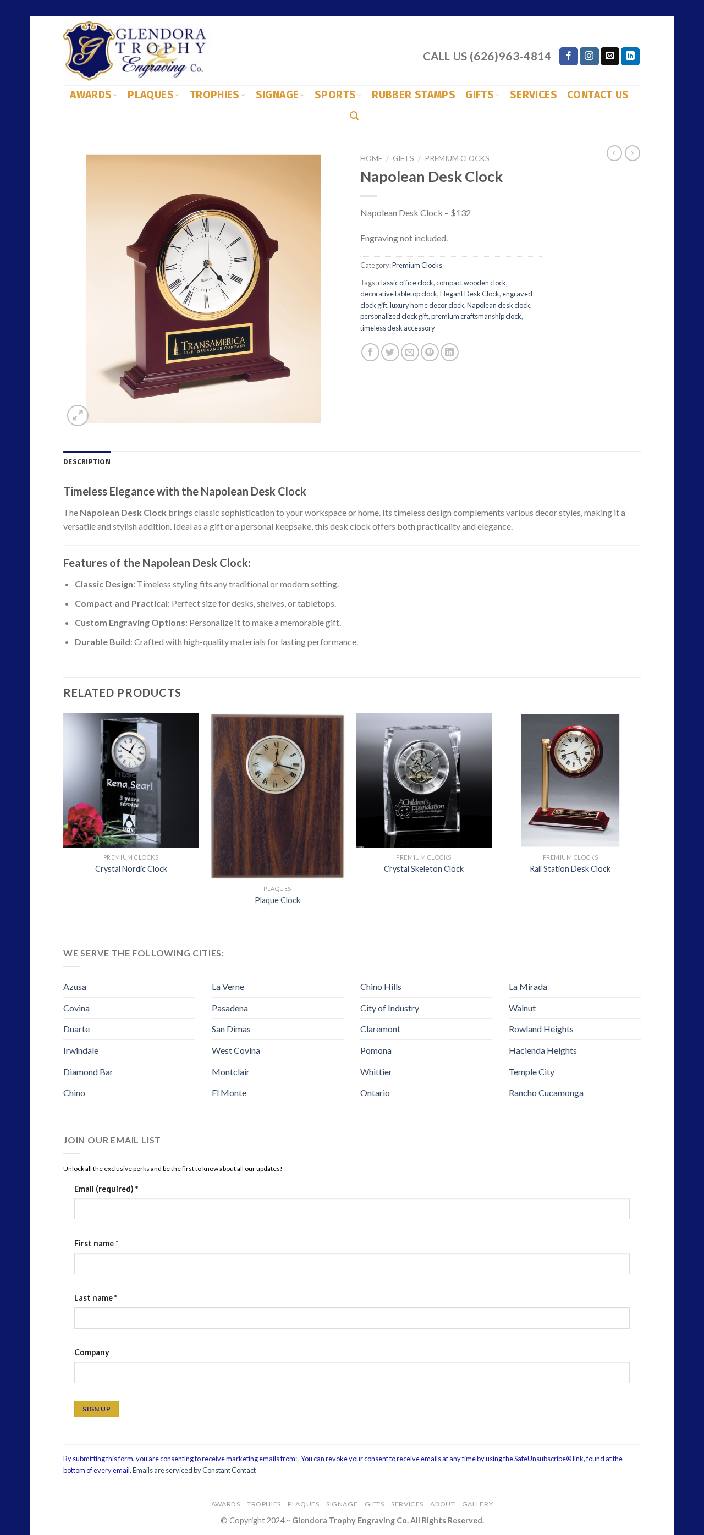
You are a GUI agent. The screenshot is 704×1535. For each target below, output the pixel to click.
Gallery (477, 1504)
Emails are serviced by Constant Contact (194, 1470)
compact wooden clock (471, 282)
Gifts (479, 95)
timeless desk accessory (397, 327)
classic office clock (405, 282)
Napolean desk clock (498, 305)
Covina (76, 1008)
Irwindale (80, 1050)
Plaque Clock (277, 900)
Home (371, 158)
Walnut (522, 1008)
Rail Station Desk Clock (570, 868)
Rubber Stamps (413, 95)
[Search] (354, 115)
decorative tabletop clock (398, 293)
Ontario (375, 1092)
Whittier (376, 1071)
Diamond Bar (88, 1071)
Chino (74, 1092)
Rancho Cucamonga (546, 1092)
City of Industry (389, 1008)
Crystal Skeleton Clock (424, 868)
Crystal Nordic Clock (131, 868)
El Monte (229, 1092)
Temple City (531, 1071)
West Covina (236, 1050)
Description (87, 462)
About (442, 1504)
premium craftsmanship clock (476, 316)
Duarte (76, 1029)
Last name (95, 1297)
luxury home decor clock (427, 305)
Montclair (231, 1071)
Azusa (74, 986)
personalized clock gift (394, 316)
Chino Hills (381, 986)
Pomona (376, 1050)
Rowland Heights (541, 1029)
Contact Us (598, 95)
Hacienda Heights (543, 1050)
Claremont (380, 1029)
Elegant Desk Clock (469, 293)
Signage (277, 95)
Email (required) (106, 1188)
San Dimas (231, 1029)
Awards (91, 95)
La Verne (228, 986)
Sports (335, 95)
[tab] (87, 462)
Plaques (151, 95)
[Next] (637, 820)
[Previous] (64, 820)
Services (533, 95)
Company (91, 1352)
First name (96, 1243)
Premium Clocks (457, 158)
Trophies (215, 95)
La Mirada (528, 986)
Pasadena (230, 1008)
